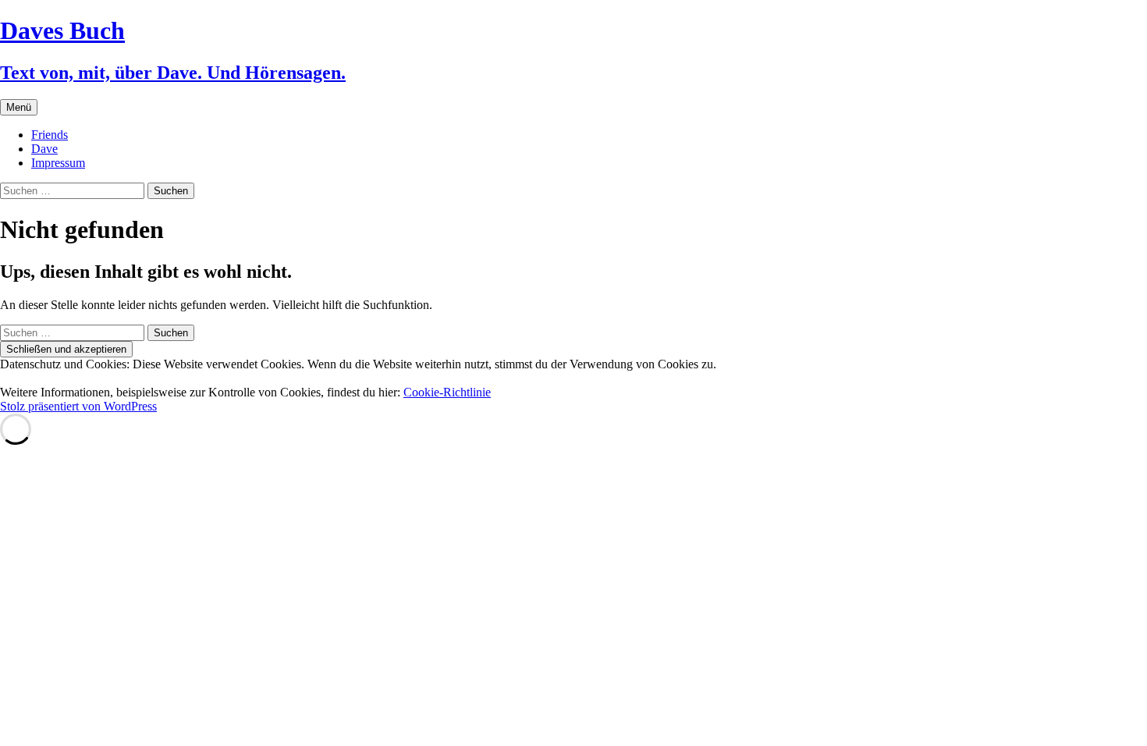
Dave (44, 148)
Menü (18, 107)
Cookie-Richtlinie (447, 392)
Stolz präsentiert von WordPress (78, 406)
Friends (49, 134)
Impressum (58, 162)
